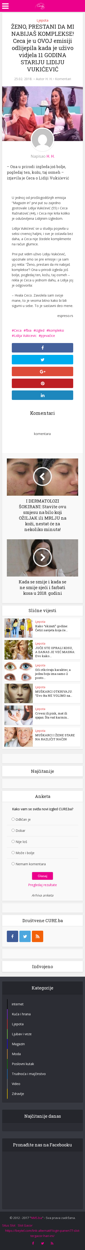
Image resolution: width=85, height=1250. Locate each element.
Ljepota (42, 20)
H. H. (48, 79)
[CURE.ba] (40, 5)
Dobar (20, 830)
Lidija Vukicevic (25, 335)
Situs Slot (8, 1225)
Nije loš (21, 841)
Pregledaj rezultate (42, 885)
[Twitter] (25, 936)
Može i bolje (25, 853)
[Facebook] (12, 936)
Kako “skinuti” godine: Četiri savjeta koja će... (51, 628)
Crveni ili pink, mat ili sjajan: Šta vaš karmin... (52, 715)
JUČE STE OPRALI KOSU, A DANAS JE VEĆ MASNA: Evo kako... (55, 652)
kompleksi (56, 330)
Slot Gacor (25, 1225)
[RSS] (37, 936)
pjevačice (48, 335)
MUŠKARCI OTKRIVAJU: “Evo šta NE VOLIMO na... (53, 693)
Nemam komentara (31, 864)
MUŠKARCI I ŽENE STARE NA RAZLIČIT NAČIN (55, 737)
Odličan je (23, 819)
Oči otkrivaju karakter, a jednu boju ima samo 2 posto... (53, 674)
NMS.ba (36, 1218)
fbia (28, 330)
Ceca (17, 330)
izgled (40, 330)
